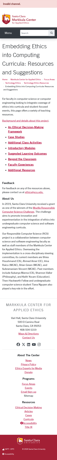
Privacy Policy (28, 364)
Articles (28, 411)
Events (28, 387)
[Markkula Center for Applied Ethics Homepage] (25, 22)
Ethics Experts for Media (28, 368)
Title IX (28, 426)
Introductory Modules (21, 148)
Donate (29, 372)
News (28, 360)
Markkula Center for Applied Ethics (26, 79)
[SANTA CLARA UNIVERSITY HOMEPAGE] (28, 441)
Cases (28, 415)
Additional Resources (21, 170)
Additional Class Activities (25, 142)
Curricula (29, 419)
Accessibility (30, 423)
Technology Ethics (13, 83)
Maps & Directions (28, 333)
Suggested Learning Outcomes (27, 153)
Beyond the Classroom (22, 159)
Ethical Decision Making (28, 407)
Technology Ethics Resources (36, 83)
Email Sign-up (28, 391)
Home (4, 79)
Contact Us (28, 337)
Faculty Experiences (21, 164)
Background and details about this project (25, 120)
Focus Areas (49, 79)
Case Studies (16, 137)
